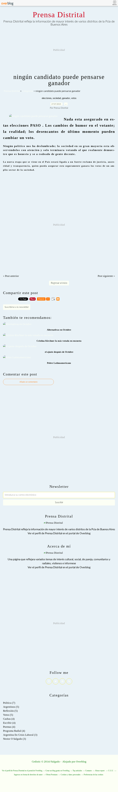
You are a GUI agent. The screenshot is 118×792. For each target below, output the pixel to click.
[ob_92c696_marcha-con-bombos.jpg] (33, 116)
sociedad (57, 98)
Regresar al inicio (59, 283)
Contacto (88, 771)
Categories (27, 91)
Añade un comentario (28, 382)
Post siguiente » (106, 276)
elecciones (46, 98)
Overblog (81, 761)
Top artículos (77, 771)
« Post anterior (11, 276)
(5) (11, 706)
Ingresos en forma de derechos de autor (28, 775)
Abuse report (100, 771)
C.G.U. (111, 771)
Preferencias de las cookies (93, 775)
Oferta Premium (51, 775)
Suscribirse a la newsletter (17, 307)
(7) (9, 702)
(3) (20, 734)
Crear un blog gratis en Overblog (57, 771)
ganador (66, 98)
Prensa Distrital (59, 14)
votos (73, 98)
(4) (9, 718)
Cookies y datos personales (71, 775)
